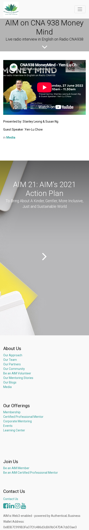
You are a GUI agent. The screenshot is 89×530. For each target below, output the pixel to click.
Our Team (10, 359)
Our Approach (12, 355)
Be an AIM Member (16, 468)
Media (7, 387)
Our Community (14, 369)
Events (8, 425)
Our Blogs (9, 382)
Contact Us (10, 499)
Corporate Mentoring (17, 421)
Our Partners (12, 364)
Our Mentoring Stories (18, 378)
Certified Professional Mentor (23, 416)
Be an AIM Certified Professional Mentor (30, 472)
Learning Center (14, 430)
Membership (12, 412)
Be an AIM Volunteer (17, 373)
